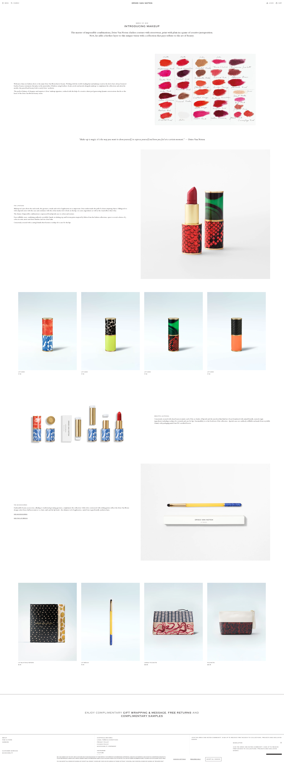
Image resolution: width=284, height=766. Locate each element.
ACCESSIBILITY (7, 753)
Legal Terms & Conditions (107, 740)
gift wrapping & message (144, 713)
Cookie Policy (103, 744)
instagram (101, 750)
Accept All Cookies (213, 759)
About (4, 737)
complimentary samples (142, 716)
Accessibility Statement (106, 746)
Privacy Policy (103, 742)
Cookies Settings (179, 759)
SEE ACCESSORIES (21, 514)
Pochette (211, 662)
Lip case (21, 372)
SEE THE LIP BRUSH (21, 518)
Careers (5, 742)
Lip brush (85, 662)
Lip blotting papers (26, 662)
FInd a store (7, 740)
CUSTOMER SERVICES (10, 751)
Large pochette (150, 662)
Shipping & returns (104, 737)
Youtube (100, 752)
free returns (179, 713)
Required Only (195, 759)
